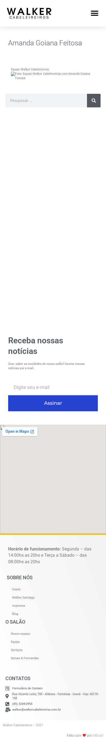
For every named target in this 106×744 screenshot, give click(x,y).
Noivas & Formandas (25, 658)
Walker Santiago (23, 597)
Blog (15, 614)
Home (16, 589)
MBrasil (98, 735)
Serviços (17, 650)
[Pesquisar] (94, 100)
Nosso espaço (20, 634)
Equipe (15, 642)
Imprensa (18, 606)
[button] (94, 13)
